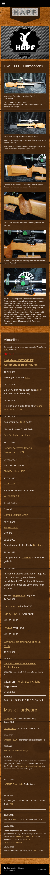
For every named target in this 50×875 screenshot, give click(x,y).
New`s (6, 350)
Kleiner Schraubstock (24, 836)
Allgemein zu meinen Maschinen (29, 766)
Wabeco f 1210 (10, 740)
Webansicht (41, 870)
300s (10, 804)
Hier (39, 390)
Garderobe (9, 719)
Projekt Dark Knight (28, 681)
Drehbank (38, 545)
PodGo (8, 627)
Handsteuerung (12, 606)
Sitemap (21, 868)
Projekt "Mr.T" (11, 527)
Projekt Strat (19, 595)
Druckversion (11, 868)
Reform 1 (16, 819)
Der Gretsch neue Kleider (18, 435)
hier (34, 850)
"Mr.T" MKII (9, 483)
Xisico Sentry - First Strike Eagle (16, 750)
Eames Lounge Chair (16, 514)
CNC (27, 377)
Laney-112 (10, 613)
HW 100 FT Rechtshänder (13, 784)
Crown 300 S (10, 729)
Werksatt (26, 557)
